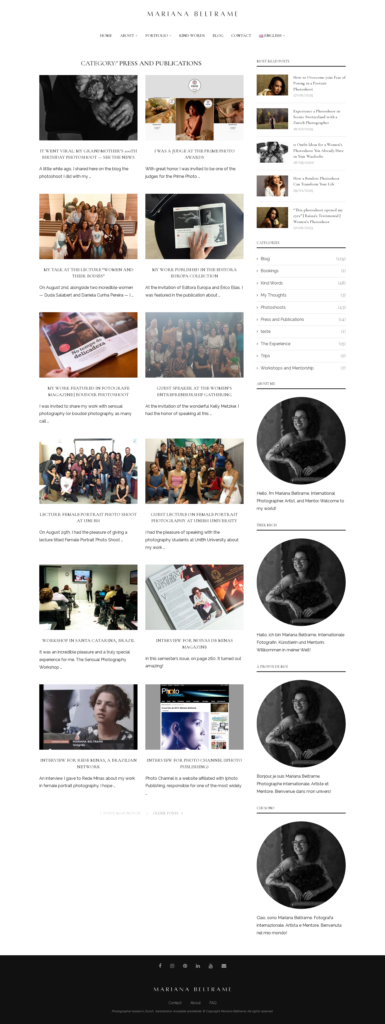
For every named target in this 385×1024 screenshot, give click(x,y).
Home (106, 35)
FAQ (213, 1003)
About (127, 35)
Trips (303, 355)
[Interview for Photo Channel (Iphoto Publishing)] (194, 717)
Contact (241, 35)
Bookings (303, 270)
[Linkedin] (198, 966)
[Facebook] (160, 966)
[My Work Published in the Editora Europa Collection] (194, 226)
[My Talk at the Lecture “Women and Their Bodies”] (88, 226)
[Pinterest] (185, 966)
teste (303, 331)
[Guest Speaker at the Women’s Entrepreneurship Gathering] (194, 345)
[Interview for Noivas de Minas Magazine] (194, 597)
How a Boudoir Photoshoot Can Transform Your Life (316, 181)
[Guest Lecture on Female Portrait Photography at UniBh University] (194, 471)
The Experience (303, 343)
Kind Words (192, 35)
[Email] (224, 966)
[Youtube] (211, 966)
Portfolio (156, 35)
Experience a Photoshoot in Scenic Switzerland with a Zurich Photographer (316, 117)
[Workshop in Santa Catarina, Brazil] (88, 597)
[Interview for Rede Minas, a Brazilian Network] (88, 717)
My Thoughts (303, 295)
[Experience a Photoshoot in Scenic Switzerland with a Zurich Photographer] (272, 118)
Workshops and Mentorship (303, 368)
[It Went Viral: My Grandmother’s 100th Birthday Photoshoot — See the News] (88, 107)
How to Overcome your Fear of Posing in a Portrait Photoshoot (319, 83)
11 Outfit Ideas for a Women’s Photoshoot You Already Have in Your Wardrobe (318, 150)
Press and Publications (303, 319)
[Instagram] (172, 966)
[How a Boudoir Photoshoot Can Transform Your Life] (272, 185)
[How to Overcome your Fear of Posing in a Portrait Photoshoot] (272, 85)
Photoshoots (303, 307)
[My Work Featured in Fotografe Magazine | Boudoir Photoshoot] (88, 345)
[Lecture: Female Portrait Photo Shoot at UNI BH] (88, 471)
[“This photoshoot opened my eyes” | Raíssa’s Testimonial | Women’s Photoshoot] (272, 217)
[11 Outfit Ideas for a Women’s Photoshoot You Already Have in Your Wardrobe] (272, 152)
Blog (218, 35)
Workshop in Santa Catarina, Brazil (88, 640)
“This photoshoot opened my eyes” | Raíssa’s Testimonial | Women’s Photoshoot (318, 215)
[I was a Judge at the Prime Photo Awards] (194, 107)
